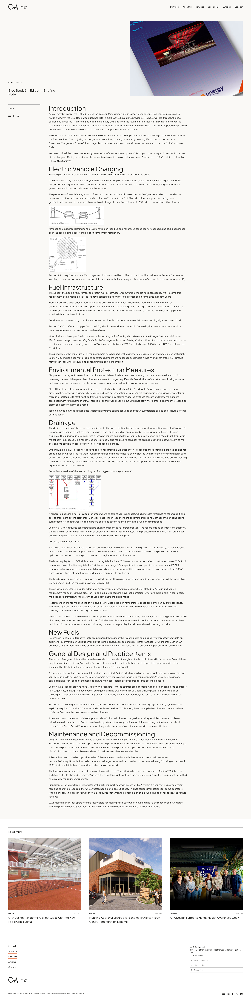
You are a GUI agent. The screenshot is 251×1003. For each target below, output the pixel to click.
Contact (239, 6)
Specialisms (213, 6)
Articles (227, 6)
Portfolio (174, 6)
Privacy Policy (199, 965)
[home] (17, 7)
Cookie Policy (198, 970)
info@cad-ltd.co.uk (200, 960)
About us (187, 6)
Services (199, 6)
